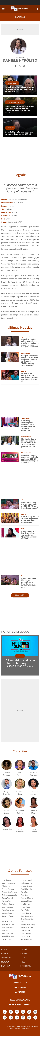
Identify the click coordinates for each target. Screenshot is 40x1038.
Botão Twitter (23, 1013)
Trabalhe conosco (20, 1004)
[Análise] (10, 375)
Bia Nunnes (6, 939)
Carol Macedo (26, 889)
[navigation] (3, 8)
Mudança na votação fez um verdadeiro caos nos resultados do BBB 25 (29, 377)
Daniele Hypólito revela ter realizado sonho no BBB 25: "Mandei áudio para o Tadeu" (29, 459)
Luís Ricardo (25, 904)
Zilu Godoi (6, 886)
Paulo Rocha (7, 921)
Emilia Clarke (26, 913)
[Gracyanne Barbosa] (20, 802)
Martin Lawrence (8, 883)
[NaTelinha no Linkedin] (17, 1017)
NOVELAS (5, 953)
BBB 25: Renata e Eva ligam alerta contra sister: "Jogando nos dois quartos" (29, 535)
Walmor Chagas (8, 904)
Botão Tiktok (5, 1013)
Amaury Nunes (27, 901)
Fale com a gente (20, 999)
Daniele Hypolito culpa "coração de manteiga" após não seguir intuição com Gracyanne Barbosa (30, 343)
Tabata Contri (26, 880)
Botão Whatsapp (11, 1013)
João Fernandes (8, 927)
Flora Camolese (8, 910)
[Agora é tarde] (10, 340)
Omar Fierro (25, 936)
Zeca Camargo (26, 933)
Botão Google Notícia (11, 1019)
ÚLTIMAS (4, 949)
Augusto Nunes (27, 927)
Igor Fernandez (8, 924)
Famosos (20, 16)
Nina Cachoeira (27, 916)
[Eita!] (10, 532)
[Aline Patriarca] (20, 821)
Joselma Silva (6, 829)
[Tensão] (10, 580)
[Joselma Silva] (6, 821)
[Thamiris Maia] (33, 802)
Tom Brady (25, 895)
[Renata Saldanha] (33, 821)
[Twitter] (19, 65)
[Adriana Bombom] (6, 765)
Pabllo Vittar (26, 930)
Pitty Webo (25, 910)
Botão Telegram (5, 1019)
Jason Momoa (7, 907)
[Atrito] (10, 504)
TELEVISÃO (24, 949)
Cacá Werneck (7, 898)
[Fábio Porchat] (20, 765)
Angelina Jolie (7, 880)
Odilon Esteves (8, 916)
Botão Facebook (17, 1013)
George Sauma (8, 889)
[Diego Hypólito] (6, 784)
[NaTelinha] (19, 9)
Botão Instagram (29, 1013)
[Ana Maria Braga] (20, 784)
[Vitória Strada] (6, 802)
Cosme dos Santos (9, 892)
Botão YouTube (35, 1013)
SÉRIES (22, 962)
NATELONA (5, 966)
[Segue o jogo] (10, 422)
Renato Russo (26, 886)
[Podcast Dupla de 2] (23, 1017)
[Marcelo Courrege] (33, 765)
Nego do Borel (7, 933)
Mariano (5, 930)
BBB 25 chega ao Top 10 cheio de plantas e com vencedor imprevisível (30, 520)
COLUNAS (23, 958)
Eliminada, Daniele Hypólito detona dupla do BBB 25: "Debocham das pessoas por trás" (29, 443)
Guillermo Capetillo (9, 895)
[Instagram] (24, 65)
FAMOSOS (24, 953)
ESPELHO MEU (25, 966)
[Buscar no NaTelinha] (37, 8)
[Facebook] (15, 65)
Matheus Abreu (27, 939)
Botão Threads (35, 1019)
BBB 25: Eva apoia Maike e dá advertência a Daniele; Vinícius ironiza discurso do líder (29, 583)
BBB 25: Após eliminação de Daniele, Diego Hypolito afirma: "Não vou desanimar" (28, 425)
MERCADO (5, 962)
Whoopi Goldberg (28, 924)
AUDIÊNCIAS (6, 958)
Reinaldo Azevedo (9, 936)
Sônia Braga (25, 907)
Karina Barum (26, 883)
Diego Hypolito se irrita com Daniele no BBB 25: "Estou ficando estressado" (29, 505)
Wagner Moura (27, 898)
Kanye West (6, 901)
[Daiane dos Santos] (33, 784)
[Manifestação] (10, 457)
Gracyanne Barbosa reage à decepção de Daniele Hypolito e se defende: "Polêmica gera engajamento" (29, 360)
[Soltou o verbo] (10, 440)
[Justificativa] (10, 357)
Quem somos (20, 982)
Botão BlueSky (29, 1019)
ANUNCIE (20, 992)
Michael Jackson (8, 913)
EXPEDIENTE (20, 987)
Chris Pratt (25, 892)
